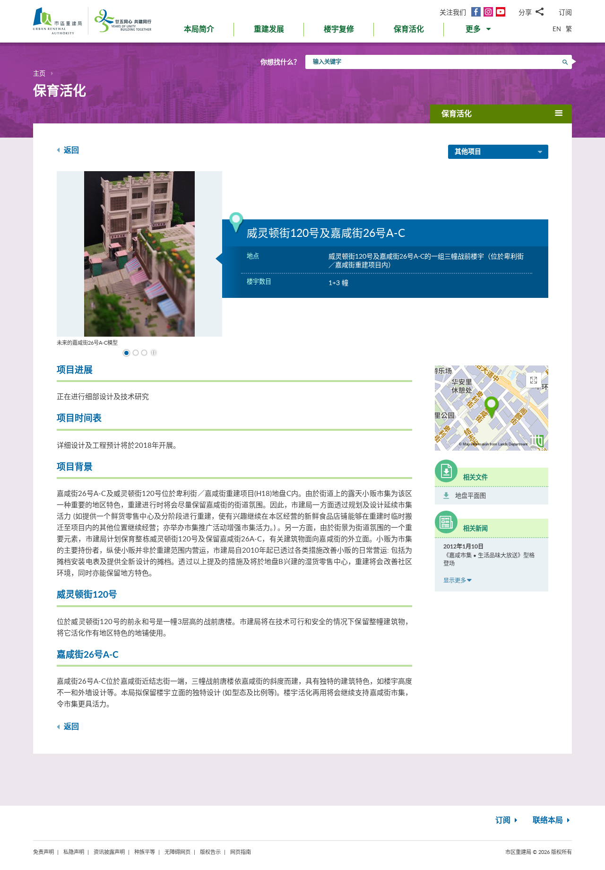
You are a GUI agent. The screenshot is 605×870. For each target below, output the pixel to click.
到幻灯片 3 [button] (144, 352)
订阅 (565, 12)
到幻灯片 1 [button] (126, 353)
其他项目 (468, 151)
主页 (39, 73)
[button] (479, 31)
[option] (139, 259)
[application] (491, 408)
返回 (70, 150)
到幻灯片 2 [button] (135, 352)
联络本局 (549, 820)
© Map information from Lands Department (493, 444)
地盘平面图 (470, 495)
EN (557, 29)
